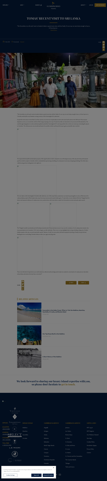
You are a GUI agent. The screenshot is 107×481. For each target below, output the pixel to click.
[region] (28, 472)
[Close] (53, 467)
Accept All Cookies (48, 475)
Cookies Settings (10, 475)
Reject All (36, 475)
